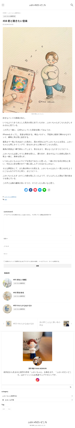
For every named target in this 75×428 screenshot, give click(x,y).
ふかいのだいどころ (37, 5)
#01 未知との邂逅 (20, 280)
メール (6, 246)
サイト (6, 254)
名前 (5, 238)
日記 (9, 409)
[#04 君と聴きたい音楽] (40, 190)
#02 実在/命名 (18, 293)
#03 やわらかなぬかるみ (22, 305)
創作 (6, 199)
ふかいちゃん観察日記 (10, 197)
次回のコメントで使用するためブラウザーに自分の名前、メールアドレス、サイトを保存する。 (32, 261)
